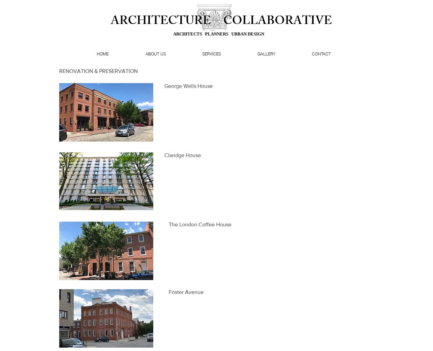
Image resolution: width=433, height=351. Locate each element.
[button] (106, 112)
